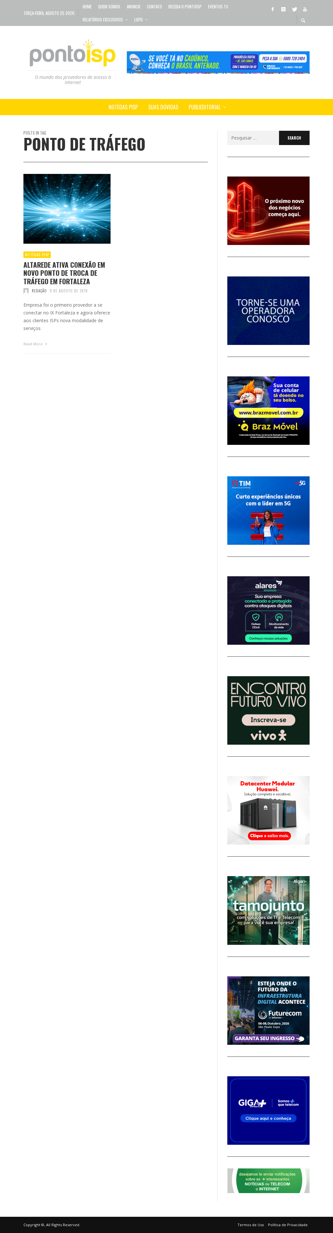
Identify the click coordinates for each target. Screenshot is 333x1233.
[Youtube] (305, 8)
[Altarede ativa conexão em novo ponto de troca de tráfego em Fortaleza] (56, 209)
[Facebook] (272, 8)
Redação (39, 290)
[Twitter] (294, 8)
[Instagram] (283, 8)
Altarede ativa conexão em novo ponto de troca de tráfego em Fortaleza (64, 273)
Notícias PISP (37, 254)
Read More (33, 343)
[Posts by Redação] (26, 290)
